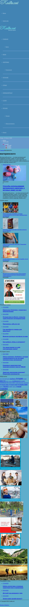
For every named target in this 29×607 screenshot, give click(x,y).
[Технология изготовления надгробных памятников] (10, 469)
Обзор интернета (10, 123)
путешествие (4, 384)
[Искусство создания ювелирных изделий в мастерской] (13, 437)
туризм (18, 386)
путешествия (22, 384)
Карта (7, 46)
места (2, 381)
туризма (4, 388)
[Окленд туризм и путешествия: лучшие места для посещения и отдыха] (13, 579)
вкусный (4, 378)
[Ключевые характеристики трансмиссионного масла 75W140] (10, 228)
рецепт (6, 386)
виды (1, 378)
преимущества (4, 382)
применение (25, 382)
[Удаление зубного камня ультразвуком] (10, 453)
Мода (4, 54)
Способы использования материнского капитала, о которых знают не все (14, 188)
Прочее (5, 108)
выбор (8, 378)
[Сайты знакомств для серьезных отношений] (10, 548)
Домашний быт (7, 93)
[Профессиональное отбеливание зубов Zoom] (10, 500)
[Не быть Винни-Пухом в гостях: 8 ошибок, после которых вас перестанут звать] (10, 257)
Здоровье (6, 62)
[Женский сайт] (9, 4)
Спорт (5, 100)
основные (10, 381)
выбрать (12, 378)
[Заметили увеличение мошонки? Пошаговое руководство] (10, 243)
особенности (16, 381)
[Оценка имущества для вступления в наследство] (11, 532)
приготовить (12, 382)
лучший (24, 378)
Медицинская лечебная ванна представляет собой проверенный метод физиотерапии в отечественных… (14, 275)
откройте (23, 381)
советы (14, 386)
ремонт (1, 386)
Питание (5, 77)
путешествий (13, 384)
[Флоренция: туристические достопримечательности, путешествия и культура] (13, 406)
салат (10, 386)
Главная (2, 150)
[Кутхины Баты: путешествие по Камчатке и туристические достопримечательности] (13, 564)
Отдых (5, 85)
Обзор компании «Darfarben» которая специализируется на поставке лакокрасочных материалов (15, 215)
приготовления (19, 382)
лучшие (19, 378)
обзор (7, 381)
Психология (9, 70)
